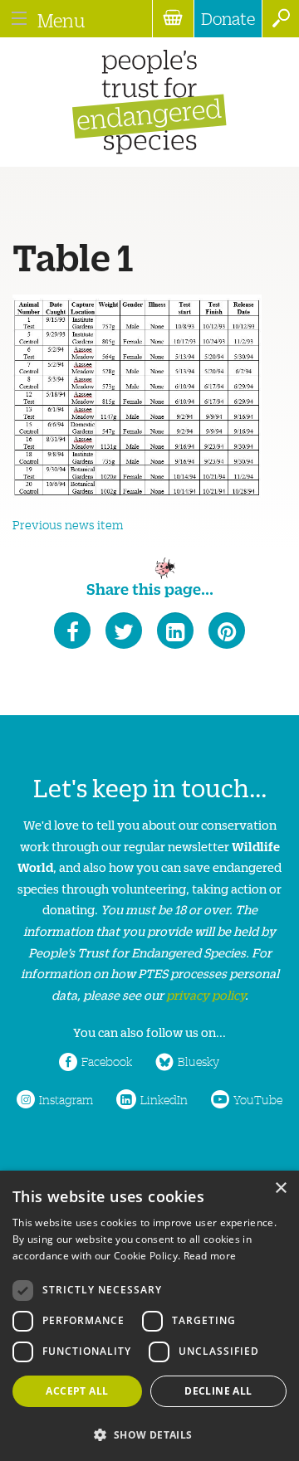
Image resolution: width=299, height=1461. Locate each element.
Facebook (106, 1061)
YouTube (257, 1099)
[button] (149, 1433)
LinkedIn (164, 1099)
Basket (173, 18)
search (280, 18)
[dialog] (149, 1316)
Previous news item (67, 524)
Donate (228, 18)
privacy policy (205, 994)
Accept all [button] (77, 1391)
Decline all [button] (218, 1391)
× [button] (280, 1188)
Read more (210, 1256)
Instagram (66, 1099)
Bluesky (198, 1061)
